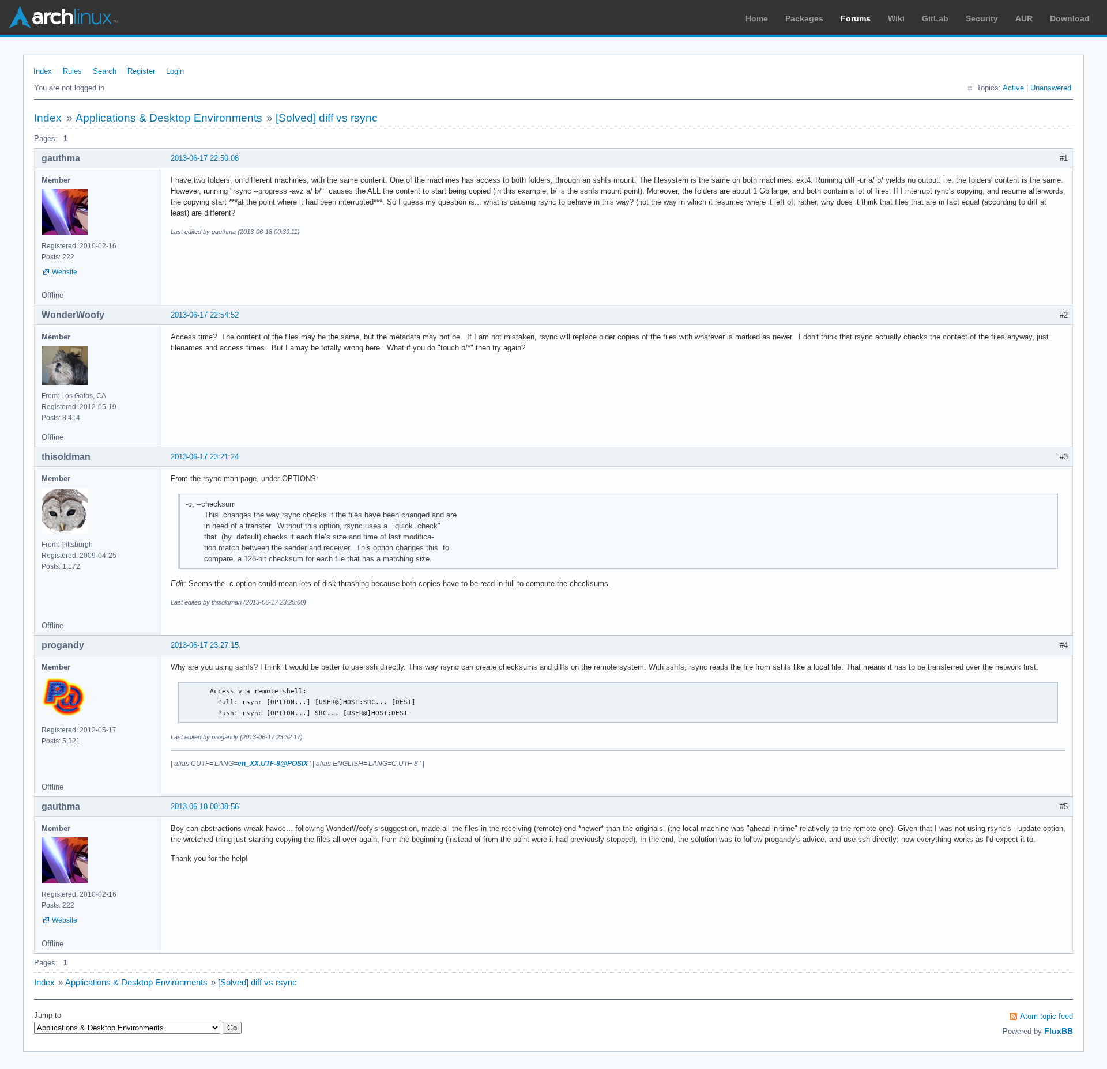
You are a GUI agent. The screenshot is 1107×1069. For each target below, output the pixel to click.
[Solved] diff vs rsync (327, 118)
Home (756, 18)
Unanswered (1050, 88)
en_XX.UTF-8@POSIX (273, 764)
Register (141, 71)
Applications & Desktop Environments (169, 118)
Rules (72, 71)
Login (175, 71)
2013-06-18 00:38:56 (205, 806)
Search (104, 71)
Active (1013, 88)
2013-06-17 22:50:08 (205, 158)
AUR (1024, 18)
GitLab (935, 18)
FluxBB (1058, 1031)
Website (64, 272)
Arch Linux (63, 17)
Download (1070, 18)
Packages (804, 18)
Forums (856, 18)
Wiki (896, 18)
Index (42, 71)
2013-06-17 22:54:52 (205, 315)
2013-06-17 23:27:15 (205, 645)
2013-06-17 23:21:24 (205, 456)
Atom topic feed (1046, 1016)
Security (982, 18)
